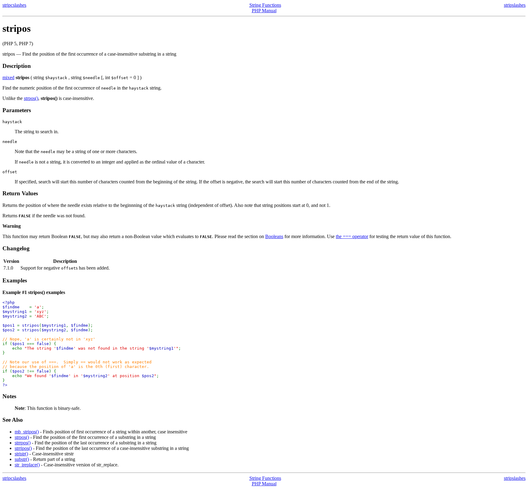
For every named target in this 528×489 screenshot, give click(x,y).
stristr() (21, 453)
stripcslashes (14, 5)
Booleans (274, 236)
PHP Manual (264, 10)
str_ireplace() (27, 464)
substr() (22, 459)
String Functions (265, 5)
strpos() (31, 98)
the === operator (352, 236)
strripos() (23, 448)
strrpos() (23, 442)
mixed (8, 77)
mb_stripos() (27, 431)
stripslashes (515, 5)
